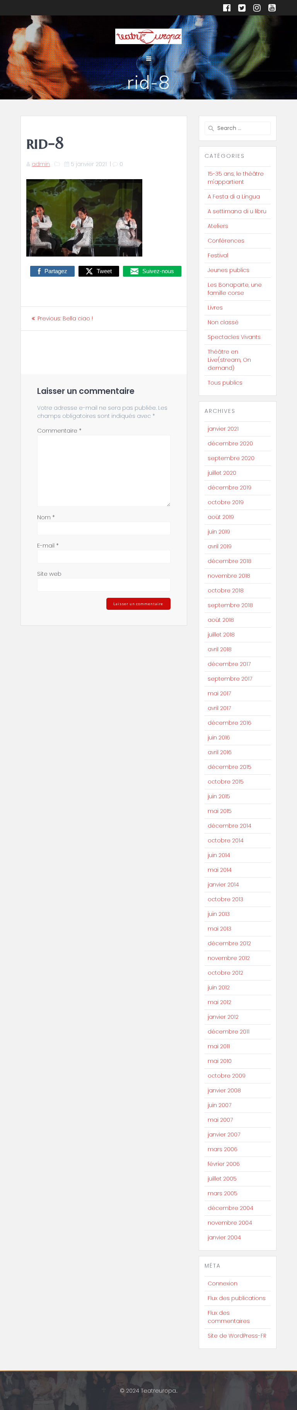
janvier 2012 (223, 1017)
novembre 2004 (230, 1223)
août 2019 (221, 517)
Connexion (222, 1283)
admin (41, 164)
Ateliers (218, 226)
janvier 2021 (223, 429)
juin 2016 (219, 737)
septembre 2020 (231, 458)
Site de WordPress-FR (237, 1336)
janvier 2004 (224, 1237)
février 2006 (224, 1164)
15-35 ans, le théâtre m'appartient (236, 178)
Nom (46, 517)
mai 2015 (220, 811)
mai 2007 (220, 1120)
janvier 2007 (224, 1134)
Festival (218, 255)
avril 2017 (219, 708)
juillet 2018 (221, 634)
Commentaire (59, 430)
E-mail (48, 545)
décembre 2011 (228, 1031)
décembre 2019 (229, 487)
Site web (49, 574)
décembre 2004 (230, 1208)
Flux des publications (237, 1298)
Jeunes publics (228, 270)
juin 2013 (219, 914)
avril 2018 (220, 649)
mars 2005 (222, 1193)
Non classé (223, 322)
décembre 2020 (230, 443)
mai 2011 (219, 1046)
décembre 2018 (229, 561)
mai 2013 (219, 929)
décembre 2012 (229, 943)
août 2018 (221, 620)
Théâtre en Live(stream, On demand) (229, 360)
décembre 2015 (229, 767)
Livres (215, 307)
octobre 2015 (226, 781)
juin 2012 (219, 987)
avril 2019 (220, 546)
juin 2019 (219, 532)
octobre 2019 (226, 502)
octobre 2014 (226, 840)
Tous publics (225, 383)
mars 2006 (222, 1149)
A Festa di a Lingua (234, 196)
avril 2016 (220, 752)
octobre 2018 (226, 590)
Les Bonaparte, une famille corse (235, 289)
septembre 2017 (230, 679)
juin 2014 (219, 855)
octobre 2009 (227, 1076)
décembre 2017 (229, 664)
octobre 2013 (225, 899)
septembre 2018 (230, 605)
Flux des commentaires (229, 1317)
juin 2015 (219, 796)
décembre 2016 (229, 723)
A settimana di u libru (237, 211)
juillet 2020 (222, 473)
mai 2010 (220, 1061)
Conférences (226, 241)
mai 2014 (220, 870)
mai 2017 (219, 693)
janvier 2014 (223, 884)
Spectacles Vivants (234, 337)
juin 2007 (219, 1105)
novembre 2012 (229, 958)
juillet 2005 (222, 1178)
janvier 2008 (224, 1090)
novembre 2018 (229, 576)
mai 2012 (219, 1002)
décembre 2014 (229, 826)
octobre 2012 (225, 973)
